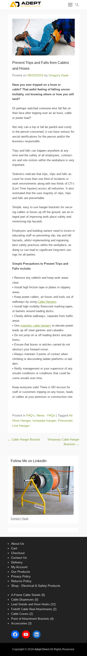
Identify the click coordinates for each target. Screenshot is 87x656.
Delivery (17, 562)
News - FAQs (46, 415)
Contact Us (19, 557)
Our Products (20, 571)
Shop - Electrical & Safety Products (35, 585)
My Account (19, 567)
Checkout (18, 553)
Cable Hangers (46, 301)
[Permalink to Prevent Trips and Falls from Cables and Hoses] (43, 37)
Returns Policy (21, 581)
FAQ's (30, 415)
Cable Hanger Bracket (24, 439)
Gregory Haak (58, 75)
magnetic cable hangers (35, 325)
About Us (17, 543)
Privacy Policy (21, 576)
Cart (14, 548)
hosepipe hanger (44, 420)
